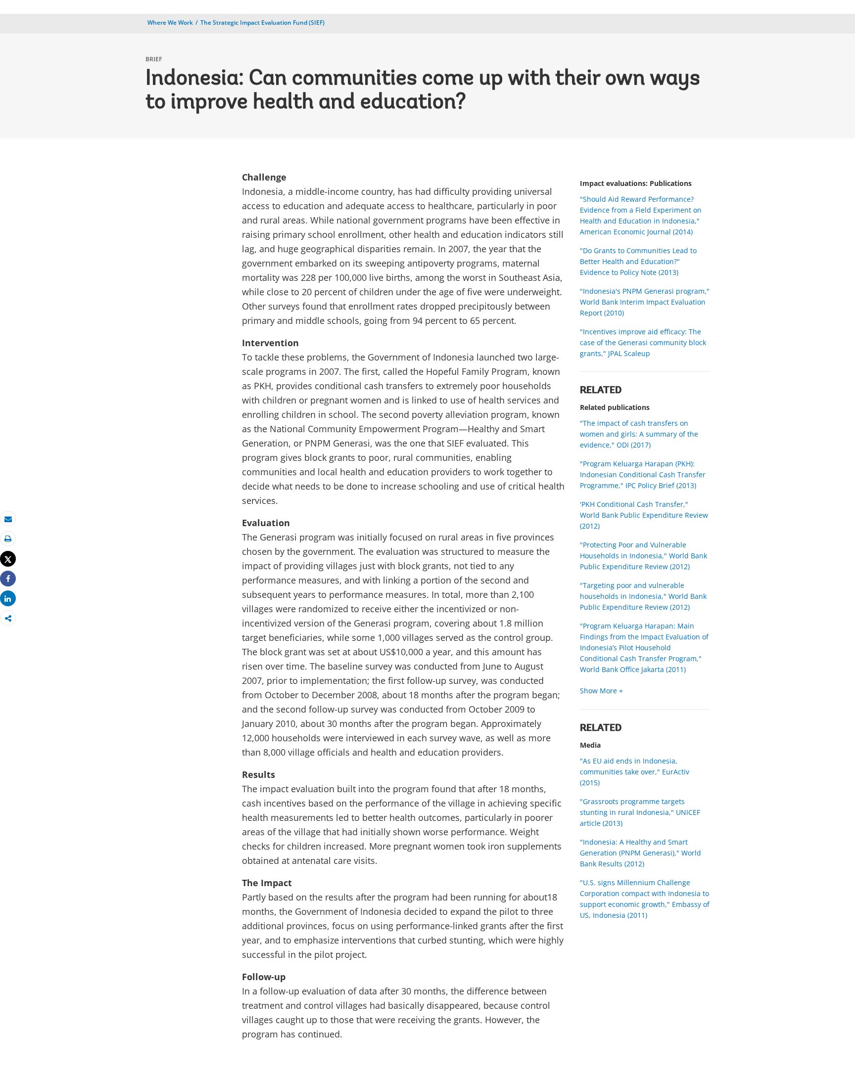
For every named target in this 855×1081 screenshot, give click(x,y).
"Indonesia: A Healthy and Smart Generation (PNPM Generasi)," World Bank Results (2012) (640, 852)
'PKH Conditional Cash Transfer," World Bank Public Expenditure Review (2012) (644, 515)
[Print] (7, 538)
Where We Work (170, 22)
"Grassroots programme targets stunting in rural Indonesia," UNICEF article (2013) (640, 812)
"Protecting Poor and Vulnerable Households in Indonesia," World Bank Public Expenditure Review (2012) (643, 555)
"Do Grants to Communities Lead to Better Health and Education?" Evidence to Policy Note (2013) (638, 261)
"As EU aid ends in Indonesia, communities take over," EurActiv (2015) (634, 771)
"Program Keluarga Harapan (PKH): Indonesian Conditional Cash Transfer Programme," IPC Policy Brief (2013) (643, 474)
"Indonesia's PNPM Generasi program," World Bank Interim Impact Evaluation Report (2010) (645, 301)
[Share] (7, 579)
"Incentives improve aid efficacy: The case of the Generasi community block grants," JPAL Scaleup (643, 342)
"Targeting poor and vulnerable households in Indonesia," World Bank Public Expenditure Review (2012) (643, 596)
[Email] (7, 519)
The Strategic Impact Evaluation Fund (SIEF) (262, 22)
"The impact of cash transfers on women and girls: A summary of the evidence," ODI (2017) (639, 434)
